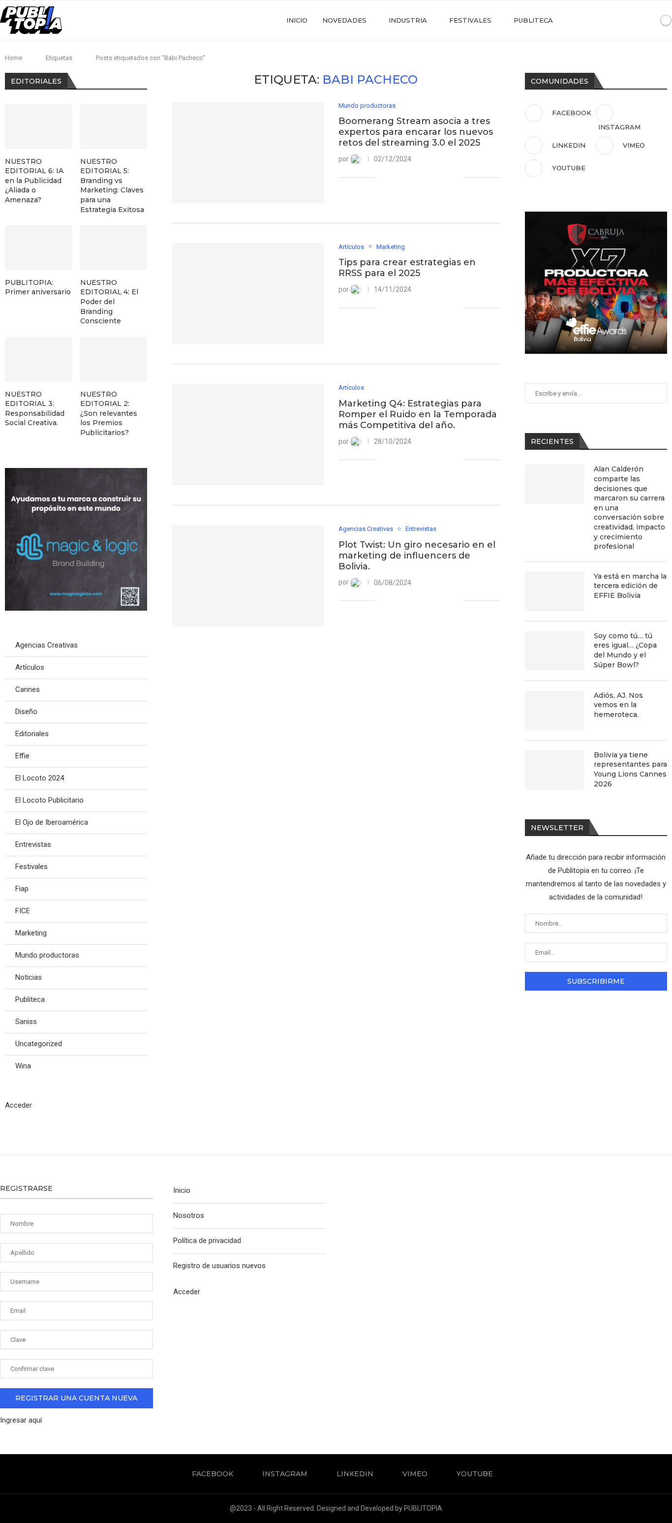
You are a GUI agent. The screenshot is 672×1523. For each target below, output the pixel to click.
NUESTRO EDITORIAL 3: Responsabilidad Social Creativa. (34, 409)
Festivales (470, 20)
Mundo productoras (47, 955)
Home (13, 58)
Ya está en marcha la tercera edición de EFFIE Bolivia (630, 586)
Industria (408, 20)
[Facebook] (592, 20)
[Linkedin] (613, 20)
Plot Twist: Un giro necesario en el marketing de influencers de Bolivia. (416, 555)
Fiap (22, 888)
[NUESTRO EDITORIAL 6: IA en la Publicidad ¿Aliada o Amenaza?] (38, 126)
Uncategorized (38, 1043)
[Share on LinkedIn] (415, 177)
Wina (23, 1065)
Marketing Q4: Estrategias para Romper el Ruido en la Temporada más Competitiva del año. (417, 414)
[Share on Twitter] (404, 177)
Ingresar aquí (21, 1420)
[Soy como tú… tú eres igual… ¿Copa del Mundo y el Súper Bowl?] (554, 651)
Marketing (31, 933)
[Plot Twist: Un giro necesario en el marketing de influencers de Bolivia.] (248, 575)
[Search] (649, 20)
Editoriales (32, 733)
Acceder (18, 1105)
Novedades (344, 20)
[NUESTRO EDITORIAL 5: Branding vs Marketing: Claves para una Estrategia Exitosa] (113, 126)
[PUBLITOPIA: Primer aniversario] (38, 247)
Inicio (296, 20)
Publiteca (533, 20)
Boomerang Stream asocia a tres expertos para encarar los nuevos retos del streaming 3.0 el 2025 (415, 132)
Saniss (26, 1021)
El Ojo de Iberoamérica (51, 822)
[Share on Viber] (446, 177)
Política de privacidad (207, 1240)
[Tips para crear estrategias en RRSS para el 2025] (248, 293)
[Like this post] (382, 177)
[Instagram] (603, 20)
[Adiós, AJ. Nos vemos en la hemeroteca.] (554, 710)
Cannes (27, 689)
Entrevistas (33, 844)
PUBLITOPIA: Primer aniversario (38, 287)
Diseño (26, 711)
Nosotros (188, 1215)
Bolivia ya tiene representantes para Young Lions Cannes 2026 (630, 769)
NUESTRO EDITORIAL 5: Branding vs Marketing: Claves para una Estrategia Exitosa (112, 185)
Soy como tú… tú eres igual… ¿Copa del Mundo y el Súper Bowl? (625, 650)
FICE (22, 910)
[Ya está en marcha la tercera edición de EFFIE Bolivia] (554, 591)
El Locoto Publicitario (49, 800)
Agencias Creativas (46, 645)
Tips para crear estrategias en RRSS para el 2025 (407, 268)
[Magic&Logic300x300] (76, 472)
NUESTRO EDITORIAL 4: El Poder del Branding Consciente (109, 301)
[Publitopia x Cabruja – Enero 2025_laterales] (596, 216)
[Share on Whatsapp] (425, 177)
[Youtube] (634, 20)
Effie (22, 755)
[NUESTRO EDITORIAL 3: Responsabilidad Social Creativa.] (38, 359)
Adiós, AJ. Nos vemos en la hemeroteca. (618, 705)
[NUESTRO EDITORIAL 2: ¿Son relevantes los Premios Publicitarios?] (113, 359)
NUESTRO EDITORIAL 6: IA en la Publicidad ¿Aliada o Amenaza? (34, 180)
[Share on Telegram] (435, 177)
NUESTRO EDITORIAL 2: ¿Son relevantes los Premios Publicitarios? (108, 413)
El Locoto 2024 (39, 778)
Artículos (29, 667)
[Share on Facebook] (394, 177)
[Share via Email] (456, 177)
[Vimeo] (623, 20)
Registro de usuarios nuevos (219, 1265)
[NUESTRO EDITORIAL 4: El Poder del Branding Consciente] (113, 247)
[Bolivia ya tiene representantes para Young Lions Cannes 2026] (554, 770)
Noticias (28, 977)
